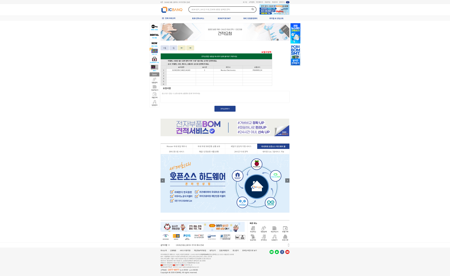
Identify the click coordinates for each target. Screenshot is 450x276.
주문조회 (275, 2)
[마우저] (211, 237)
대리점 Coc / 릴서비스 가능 (273, 151)
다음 (287, 180)
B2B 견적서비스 (198, 18)
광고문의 (236, 250)
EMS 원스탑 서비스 (176, 151)
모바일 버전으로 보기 (249, 250)
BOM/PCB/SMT (224, 18)
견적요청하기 (225, 109)
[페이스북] (282, 252)
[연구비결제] (187, 237)
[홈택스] (176, 237)
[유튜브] (287, 252)
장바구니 (283, 2)
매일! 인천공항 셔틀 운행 (209, 151)
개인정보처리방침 (200, 250)
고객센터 (251, 2)
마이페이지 (259, 2)
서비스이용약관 (185, 250)
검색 (252, 9)
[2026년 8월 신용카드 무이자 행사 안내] (177, 2)
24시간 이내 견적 (241, 151)
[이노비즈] (199, 237)
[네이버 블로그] (272, 252)
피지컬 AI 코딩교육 (276, 18)
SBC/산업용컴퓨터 (250, 18)
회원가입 (267, 2)
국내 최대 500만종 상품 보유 (209, 146)
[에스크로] (225, 237)
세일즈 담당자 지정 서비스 (241, 146)
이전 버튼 (288, 244)
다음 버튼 (288, 246)
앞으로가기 (288, 13)
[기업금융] (240, 237)
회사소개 (164, 250)
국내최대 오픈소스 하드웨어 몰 (273, 146)
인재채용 (173, 250)
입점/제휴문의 (224, 250)
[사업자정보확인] (205, 254)
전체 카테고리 (170, 18)
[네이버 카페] (277, 252)
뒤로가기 (284, 13)
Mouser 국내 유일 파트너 (177, 146)
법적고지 (213, 250)
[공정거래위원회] (165, 237)
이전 (163, 180)
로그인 (245, 2)
